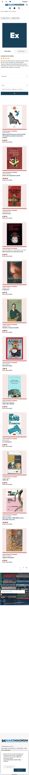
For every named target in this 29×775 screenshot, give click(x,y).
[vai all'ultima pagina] (26, 567)
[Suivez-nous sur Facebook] (2, 1)
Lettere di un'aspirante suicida (11, 175)
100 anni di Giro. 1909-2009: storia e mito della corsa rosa (13, 518)
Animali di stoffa (7, 366)
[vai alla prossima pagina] (23, 567)
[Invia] (26, 591)
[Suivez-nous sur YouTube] (10, 1)
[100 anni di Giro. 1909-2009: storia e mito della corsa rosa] (14, 500)
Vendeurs (6, 11)
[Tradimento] (14, 272)
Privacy (3, 597)
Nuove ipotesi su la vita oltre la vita (12, 252)
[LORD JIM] (14, 462)
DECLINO (9, 767)
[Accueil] (14, 5)
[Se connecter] (10, 8)
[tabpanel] (14, 63)
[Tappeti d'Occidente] (14, 540)
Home (2, 11)
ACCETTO (19, 770)
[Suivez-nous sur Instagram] (6, 1)
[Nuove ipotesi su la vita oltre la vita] (14, 234)
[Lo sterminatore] (14, 424)
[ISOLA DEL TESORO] (14, 386)
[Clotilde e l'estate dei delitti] (14, 310)
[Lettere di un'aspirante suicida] (14, 158)
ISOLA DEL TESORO (8, 404)
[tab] (8, 51)
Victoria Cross (6, 214)
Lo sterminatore (7, 442)
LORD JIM (5, 480)
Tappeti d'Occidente (8, 558)
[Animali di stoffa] (14, 348)
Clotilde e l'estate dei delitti (10, 328)
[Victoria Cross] (14, 196)
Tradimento (5, 290)
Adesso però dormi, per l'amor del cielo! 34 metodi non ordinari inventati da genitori (14, 135)
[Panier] (14, 8)
